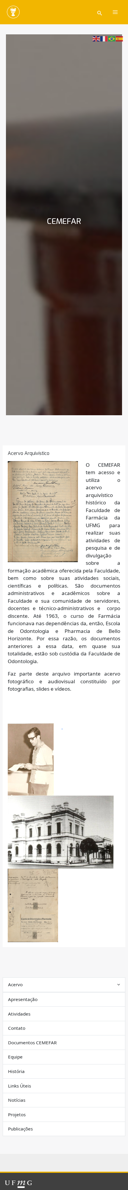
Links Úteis (19, 1086)
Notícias (16, 1100)
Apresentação (23, 999)
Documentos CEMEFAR (32, 1042)
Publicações (20, 1129)
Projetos (17, 1114)
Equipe (15, 1057)
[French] (104, 38)
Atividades (19, 1014)
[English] (96, 38)
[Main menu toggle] (115, 12)
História (16, 1071)
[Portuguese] (112, 38)
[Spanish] (120, 38)
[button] (99, 12)
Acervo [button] (15, 984)
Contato (16, 1028)
